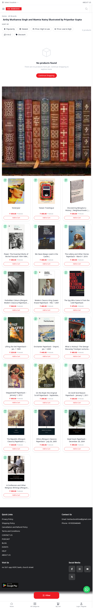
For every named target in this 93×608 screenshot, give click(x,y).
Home (4, 16)
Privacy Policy (7, 519)
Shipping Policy (8, 523)
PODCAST (6, 539)
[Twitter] (72, 577)
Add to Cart (16, 218)
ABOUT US (87, 2)
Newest (25, 29)
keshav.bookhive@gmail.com (79, 519)
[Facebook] (72, 569)
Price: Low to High (64, 29)
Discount (21, 34)
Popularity (10, 29)
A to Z (8, 34)
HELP (4, 551)
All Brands (12, 16)
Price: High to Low (42, 29)
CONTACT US (7, 535)
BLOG (4, 543)
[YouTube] (87, 569)
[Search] (86, 8)
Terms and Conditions (11, 531)
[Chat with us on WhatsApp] (86, 589)
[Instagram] (80, 569)
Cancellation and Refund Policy (14, 527)
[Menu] (3, 8)
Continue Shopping (46, 75)
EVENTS (5, 547)
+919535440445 (74, 523)
